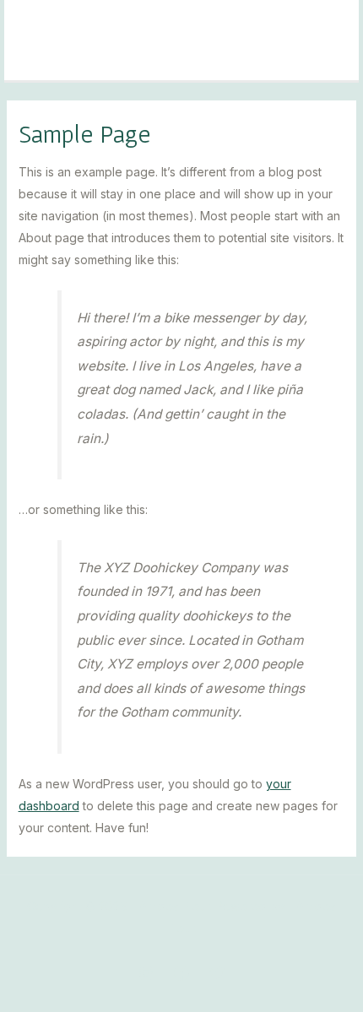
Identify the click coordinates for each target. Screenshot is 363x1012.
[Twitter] (217, 973)
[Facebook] (181, 973)
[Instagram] (146, 973)
